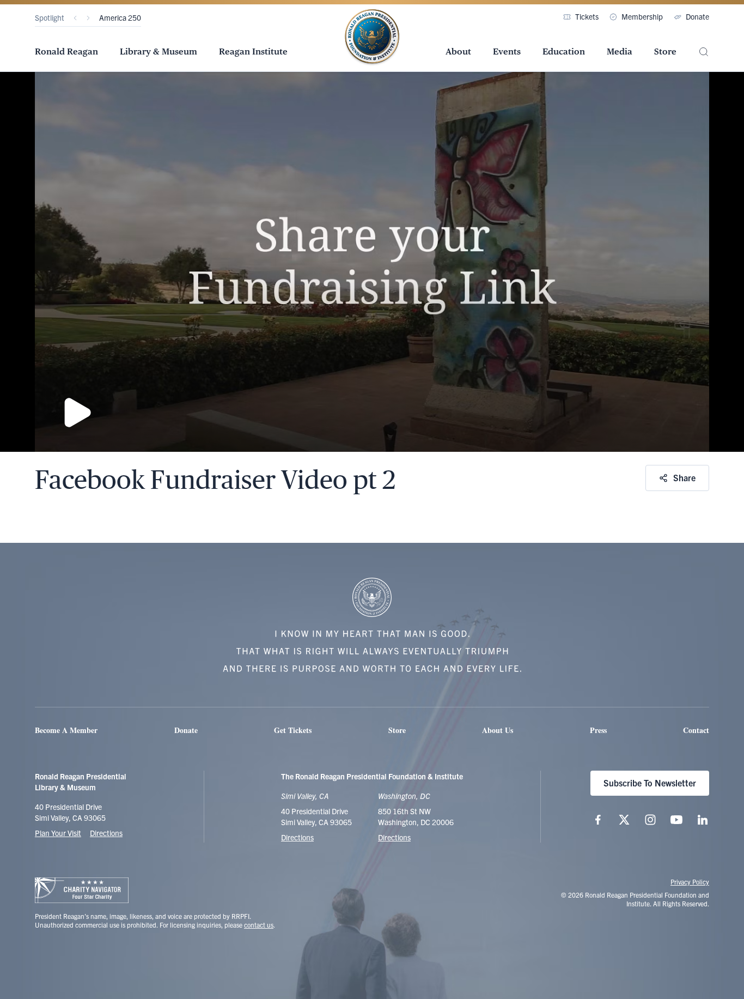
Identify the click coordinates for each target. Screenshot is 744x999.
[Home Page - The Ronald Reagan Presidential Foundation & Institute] (372, 37)
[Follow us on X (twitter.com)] (624, 819)
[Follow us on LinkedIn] (702, 819)
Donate (697, 16)
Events (507, 51)
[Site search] (703, 52)
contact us (258, 925)
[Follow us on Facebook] (598, 819)
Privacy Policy (689, 881)
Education (563, 51)
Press (598, 730)
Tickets (587, 16)
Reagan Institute (253, 51)
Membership (642, 16)
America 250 (120, 17)
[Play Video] (372, 261)
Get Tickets (293, 730)
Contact (696, 730)
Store (665, 51)
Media (619, 51)
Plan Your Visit (58, 833)
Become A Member (66, 730)
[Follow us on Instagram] (650, 819)
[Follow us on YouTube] (676, 819)
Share (684, 477)
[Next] (88, 18)
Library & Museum (158, 51)
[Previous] (75, 18)
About (458, 51)
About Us (497, 730)
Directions (106, 833)
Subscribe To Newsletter (649, 782)
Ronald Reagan (66, 51)
